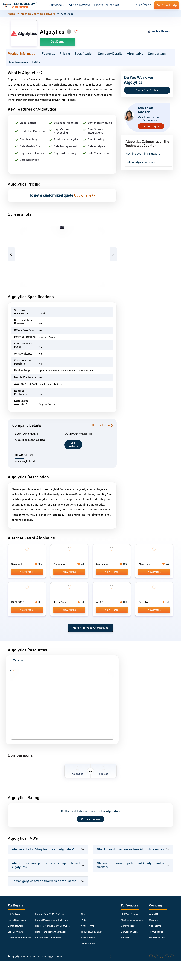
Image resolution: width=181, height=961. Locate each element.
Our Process (128, 926)
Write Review (87, 937)
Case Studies (87, 943)
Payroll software (17, 920)
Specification (84, 53)
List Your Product (106, 5)
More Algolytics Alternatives (90, 627)
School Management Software (51, 920)
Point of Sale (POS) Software (50, 914)
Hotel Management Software (51, 932)
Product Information (22, 53)
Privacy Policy (157, 937)
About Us (154, 914)
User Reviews (18, 62)
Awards (125, 937)
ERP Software (15, 932)
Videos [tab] (18, 660)
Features (48, 53)
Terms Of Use (156, 932)
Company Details (110, 53)
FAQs (36, 62)
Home (11, 13)
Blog (83, 914)
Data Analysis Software (140, 162)
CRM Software (16, 926)
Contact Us (155, 926)
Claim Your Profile (147, 90)
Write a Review (79, 5)
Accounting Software (19, 937)
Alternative (135, 53)
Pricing (64, 53)
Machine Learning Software (38, 13)
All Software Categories (48, 937)
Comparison (157, 53)
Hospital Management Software (52, 926)
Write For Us (87, 926)
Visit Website (73, 444)
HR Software (15, 914)
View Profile (27, 572)
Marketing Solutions (132, 920)
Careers (153, 920)
